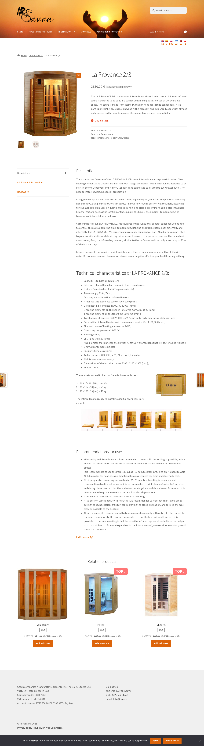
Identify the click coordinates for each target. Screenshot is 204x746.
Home (24, 55)
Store (20, 31)
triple (126, 137)
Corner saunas (36, 55)
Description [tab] (23, 173)
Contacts (86, 31)
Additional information (109, 31)
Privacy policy (24, 727)
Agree (155, 740)
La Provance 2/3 (84, 537)
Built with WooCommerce (48, 727)
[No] (200, 740)
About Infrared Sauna (40, 31)
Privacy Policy (172, 740)
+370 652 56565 (120, 694)
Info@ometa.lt (121, 699)
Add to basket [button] (43, 643)
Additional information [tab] (30, 182)
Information (64, 31)
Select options (102, 643)
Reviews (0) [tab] (23, 191)
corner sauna (102, 137)
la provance (116, 137)
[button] (78, 75)
